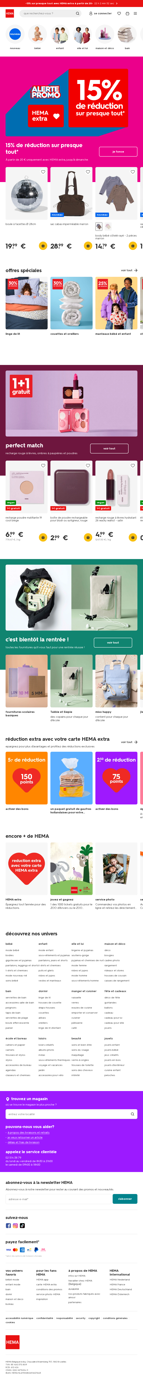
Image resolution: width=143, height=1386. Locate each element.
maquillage (78, 1055)
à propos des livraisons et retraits (29, 1132)
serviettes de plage (17, 1017)
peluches (109, 1075)
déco (107, 950)
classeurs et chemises (18, 1075)
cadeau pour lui (113, 1017)
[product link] (27, 193)
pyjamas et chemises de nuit (88, 960)
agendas (11, 1070)
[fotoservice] (116, 876)
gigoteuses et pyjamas (18, 960)
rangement (110, 965)
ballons (108, 1007)
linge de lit (45, 997)
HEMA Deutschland (121, 1289)
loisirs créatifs (46, 1044)
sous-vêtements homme (85, 980)
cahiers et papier (15, 1044)
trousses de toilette (83, 1065)
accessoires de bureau (18, 1065)
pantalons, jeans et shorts (53, 960)
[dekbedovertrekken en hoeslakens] (27, 307)
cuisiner (76, 1017)
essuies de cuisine (82, 1007)
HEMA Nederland (120, 1279)
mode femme (79, 965)
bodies (9, 955)
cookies (10, 1322)
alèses (42, 1017)
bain (8, 1289)
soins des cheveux (82, 1070)
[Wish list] (119, 13)
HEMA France (117, 1284)
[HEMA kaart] (27, 876)
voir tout (71, 420)
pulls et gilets (46, 970)
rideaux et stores (114, 970)
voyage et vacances (50, 1065)
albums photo (46, 1049)
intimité (76, 1075)
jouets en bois (112, 1060)
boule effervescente (17, 1022)
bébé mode (12, 1279)
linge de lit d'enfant (50, 1027)
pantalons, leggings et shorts (22, 965)
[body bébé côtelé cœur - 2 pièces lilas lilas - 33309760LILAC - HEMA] (108, 227)
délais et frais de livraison (23, 1142)
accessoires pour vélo (51, 1075)
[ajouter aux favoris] (43, 171)
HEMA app (42, 1279)
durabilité (73, 1289)
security (80, 1318)
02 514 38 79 (13, 1157)
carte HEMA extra (46, 1284)
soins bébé (12, 980)
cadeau (108, 1012)
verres (75, 1002)
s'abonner (125, 1198)
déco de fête (112, 997)
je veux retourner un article (25, 1137)
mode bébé (12, 950)
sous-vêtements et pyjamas (54, 955)
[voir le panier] (127, 13)
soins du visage (80, 1049)
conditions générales (115, 1318)
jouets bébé (111, 1049)
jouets (107, 1027)
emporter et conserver (85, 1012)
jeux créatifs (111, 1055)
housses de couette (50, 1002)
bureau (10, 1304)
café (74, 1027)
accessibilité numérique (19, 1318)
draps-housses (47, 1007)
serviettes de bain (16, 997)
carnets (10, 1049)
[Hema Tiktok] (22, 1225)
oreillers (43, 1022)
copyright (94, 1318)
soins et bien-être (82, 1044)
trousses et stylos (15, 1055)
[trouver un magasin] (132, 1114)
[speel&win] (71, 876)
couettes (44, 1012)
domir (9, 1294)
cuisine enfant (112, 1070)
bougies (109, 955)
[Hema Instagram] (15, 1225)
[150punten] (27, 785)
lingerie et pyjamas (82, 950)
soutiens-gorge (80, 955)
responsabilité (64, 1318)
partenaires (74, 1302)
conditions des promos (49, 1289)
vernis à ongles (80, 1060)
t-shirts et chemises (17, 970)
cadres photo (112, 960)
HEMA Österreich (119, 1294)
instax (42, 1055)
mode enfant (46, 950)
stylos (9, 1060)
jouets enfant (112, 1044)
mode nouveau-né (16, 975)
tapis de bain (13, 1012)
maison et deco (14, 1299)
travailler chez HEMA (80, 1280)
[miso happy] (116, 688)
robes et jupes (47, 975)
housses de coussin (115, 975)
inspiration (42, 1299)
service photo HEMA (48, 1294)
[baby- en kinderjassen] (116, 307)
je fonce (71, 119)
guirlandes (110, 1002)
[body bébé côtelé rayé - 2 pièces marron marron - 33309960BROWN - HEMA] (99, 227)
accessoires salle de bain (20, 1002)
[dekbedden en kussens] (71, 307)
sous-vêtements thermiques (54, 1060)
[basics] (27, 688)
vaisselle (76, 997)
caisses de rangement (116, 980)
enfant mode (13, 1284)
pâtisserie (77, 1022)
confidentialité (44, 1318)
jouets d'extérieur (114, 1065)
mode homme (79, 975)
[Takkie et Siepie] (71, 688)
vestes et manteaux (50, 980)
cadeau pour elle (114, 1022)
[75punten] (116, 785)
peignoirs (11, 1007)
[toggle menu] (135, 13)
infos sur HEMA (76, 1275)
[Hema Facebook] (8, 1225)
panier (9, 1027)
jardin (42, 1070)
